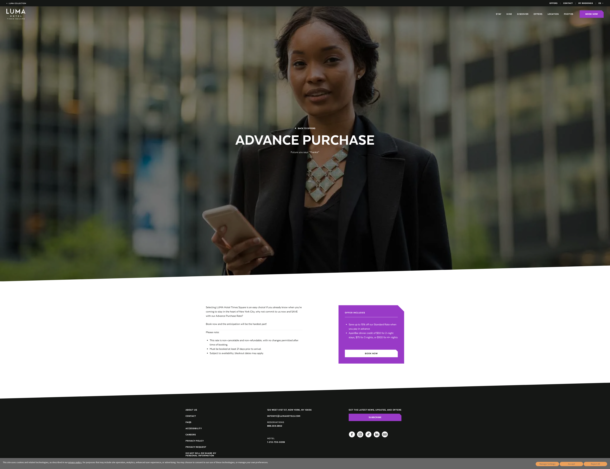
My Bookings (585, 3)
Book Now (591, 14)
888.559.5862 (274, 426)
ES (600, 3)
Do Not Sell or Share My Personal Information (201, 454)
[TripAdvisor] (385, 434)
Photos (568, 14)
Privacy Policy (195, 441)
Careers (191, 434)
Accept (571, 463)
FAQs (188, 422)
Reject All (595, 463)
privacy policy (74, 462)
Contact (568, 3)
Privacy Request (196, 447)
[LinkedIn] (376, 434)
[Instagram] (360, 434)
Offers (553, 3)
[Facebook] (352, 434)
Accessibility (194, 428)
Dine (509, 14)
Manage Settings (547, 463)
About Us (191, 410)
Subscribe (375, 417)
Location (553, 14)
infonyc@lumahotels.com (284, 416)
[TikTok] (368, 434)
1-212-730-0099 (276, 442)
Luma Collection (16, 3)
